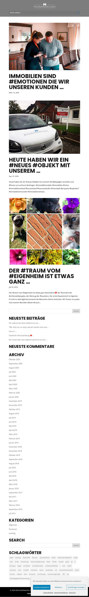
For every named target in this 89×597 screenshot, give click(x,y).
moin (19, 570)
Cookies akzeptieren (41, 587)
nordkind (26, 570)
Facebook (13, 529)
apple (11, 558)
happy (19, 566)
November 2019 (15, 405)
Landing (12, 533)
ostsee (42, 570)
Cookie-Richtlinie (48, 593)
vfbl (64, 574)
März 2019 (13, 434)
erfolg (75, 558)
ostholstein (34, 570)
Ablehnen (58, 587)
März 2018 (13, 484)
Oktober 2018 (14, 455)
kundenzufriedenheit (51, 566)
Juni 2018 (12, 472)
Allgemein (13, 525)
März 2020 (13, 388)
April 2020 (13, 384)
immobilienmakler (37, 566)
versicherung (41, 574)
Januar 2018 (14, 488)
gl (71, 562)
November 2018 (15, 451)
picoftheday (49, 570)
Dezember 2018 (15, 447)
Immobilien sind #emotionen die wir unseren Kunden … (39, 81)
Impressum (72, 593)
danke (53, 558)
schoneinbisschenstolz (66, 570)
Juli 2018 (12, 467)
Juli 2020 (12, 372)
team (25, 574)
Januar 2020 (14, 397)
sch (56, 570)
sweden (19, 574)
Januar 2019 (14, 442)
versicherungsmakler (54, 574)
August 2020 (14, 368)
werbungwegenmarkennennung (19, 578)
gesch (67, 562)
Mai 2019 (12, 426)
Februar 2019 (14, 438)
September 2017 (15, 492)
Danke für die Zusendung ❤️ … (21, 335)
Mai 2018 (12, 476)
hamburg (12, 566)
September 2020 (15, 363)
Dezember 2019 (15, 401)
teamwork (32, 574)
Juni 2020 (12, 376)
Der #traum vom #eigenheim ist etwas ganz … (41, 276)
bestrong (18, 558)
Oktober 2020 (14, 359)
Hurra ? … (13, 331)
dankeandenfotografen (65, 558)
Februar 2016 (14, 505)
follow (48, 562)
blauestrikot (26, 558)
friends (54, 562)
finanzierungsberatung (37, 562)
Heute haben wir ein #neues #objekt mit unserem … (39, 165)
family (17, 562)
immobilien (26, 566)
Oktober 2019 (14, 409)
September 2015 (15, 509)
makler (69, 566)
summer (12, 574)
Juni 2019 (12, 422)
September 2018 (15, 459)
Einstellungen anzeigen (76, 587)
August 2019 (14, 413)
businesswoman (45, 558)
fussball (61, 562)
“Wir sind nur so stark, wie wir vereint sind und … (29, 327)
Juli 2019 (12, 418)
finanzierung (24, 562)
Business (35, 558)
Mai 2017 (12, 497)
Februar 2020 (14, 393)
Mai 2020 (12, 380)
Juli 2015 (12, 513)
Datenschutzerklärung (61, 593)
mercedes (13, 570)
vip (68, 574)
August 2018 (14, 463)
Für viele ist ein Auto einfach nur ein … (24, 323)
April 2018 (13, 480)
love (64, 566)
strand (77, 570)
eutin (11, 562)
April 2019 (13, 430)
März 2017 (13, 501)
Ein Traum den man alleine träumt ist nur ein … (28, 340)
